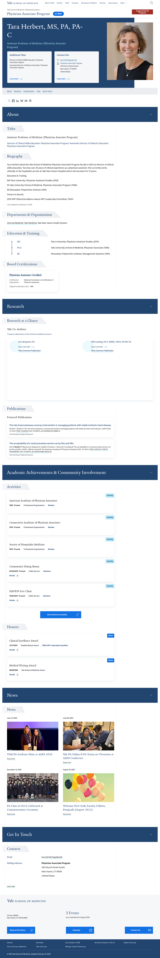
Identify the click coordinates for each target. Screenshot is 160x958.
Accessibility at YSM (72, 943)
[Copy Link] (151, 114)
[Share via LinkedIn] (17, 100)
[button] (130, 51)
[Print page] (30, 100)
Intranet (10, 943)
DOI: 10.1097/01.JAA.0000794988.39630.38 (35, 452)
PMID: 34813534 (95, 449)
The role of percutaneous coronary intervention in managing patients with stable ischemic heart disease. (60, 425)
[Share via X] (9, 100)
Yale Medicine (30, 223)
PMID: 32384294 (22, 431)
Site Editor (40, 943)
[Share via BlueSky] (21, 100)
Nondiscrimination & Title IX (105, 943)
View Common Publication (29, 350)
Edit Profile (11, 886)
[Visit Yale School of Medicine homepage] (26, 901)
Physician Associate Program (28, 14)
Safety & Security (130, 943)
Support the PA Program (142, 12)
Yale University (41, 947)
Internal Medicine (15, 223)
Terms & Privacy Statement (16, 947)
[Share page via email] (26, 100)
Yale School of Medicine (15, 10)
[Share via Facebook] (13, 100)
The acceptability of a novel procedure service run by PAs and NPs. (41, 443)
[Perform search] (151, 3)
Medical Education (32, 10)
